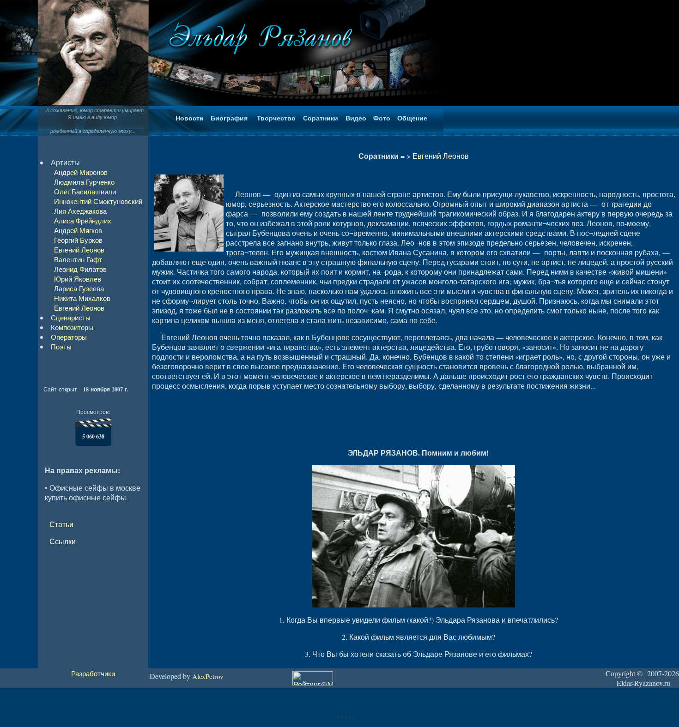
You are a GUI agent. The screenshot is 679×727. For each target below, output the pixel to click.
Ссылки (62, 541)
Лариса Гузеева (79, 288)
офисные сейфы (97, 497)
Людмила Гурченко (84, 181)
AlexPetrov (208, 676)
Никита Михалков (82, 298)
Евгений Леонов (79, 249)
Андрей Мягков (78, 230)
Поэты (61, 346)
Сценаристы (71, 317)
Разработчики (93, 673)
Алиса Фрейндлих (82, 220)
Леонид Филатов (80, 269)
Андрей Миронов (81, 172)
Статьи (61, 524)
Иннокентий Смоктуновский (98, 201)
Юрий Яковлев (77, 278)
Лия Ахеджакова (80, 211)
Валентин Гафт (78, 259)
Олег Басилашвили (85, 191)
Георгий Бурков (78, 240)
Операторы (69, 337)
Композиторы (72, 327)
